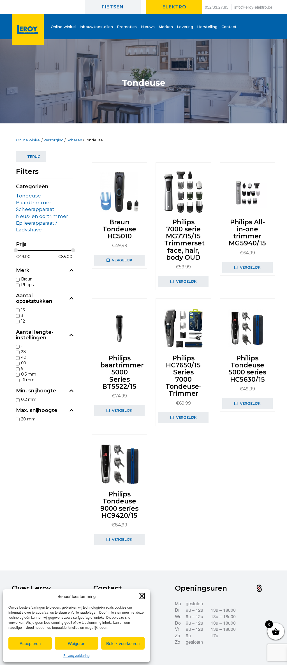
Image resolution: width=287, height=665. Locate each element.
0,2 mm (28, 399)
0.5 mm (28, 374)
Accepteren (30, 643)
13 (23, 309)
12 (23, 321)
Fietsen (113, 7)
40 (23, 357)
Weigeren (76, 643)
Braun (27, 279)
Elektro (174, 7)
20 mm (28, 419)
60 (23, 362)
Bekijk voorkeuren (123, 643)
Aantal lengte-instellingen (35, 335)
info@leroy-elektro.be (253, 7)
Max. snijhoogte (36, 410)
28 (23, 351)
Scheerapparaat (35, 209)
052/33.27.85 (216, 7)
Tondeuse (28, 196)
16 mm (27, 379)
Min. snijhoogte (36, 391)
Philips (27, 284)
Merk (22, 270)
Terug (34, 156)
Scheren (74, 140)
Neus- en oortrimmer (42, 216)
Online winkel (28, 140)
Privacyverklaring (76, 655)
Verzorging (53, 140)
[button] (142, 596)
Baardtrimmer (33, 202)
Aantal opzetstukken (34, 298)
